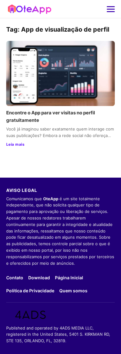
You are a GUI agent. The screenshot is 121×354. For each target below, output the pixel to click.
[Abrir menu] (111, 9)
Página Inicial (69, 277)
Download (39, 277)
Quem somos (73, 290)
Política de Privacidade (30, 290)
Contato (14, 277)
